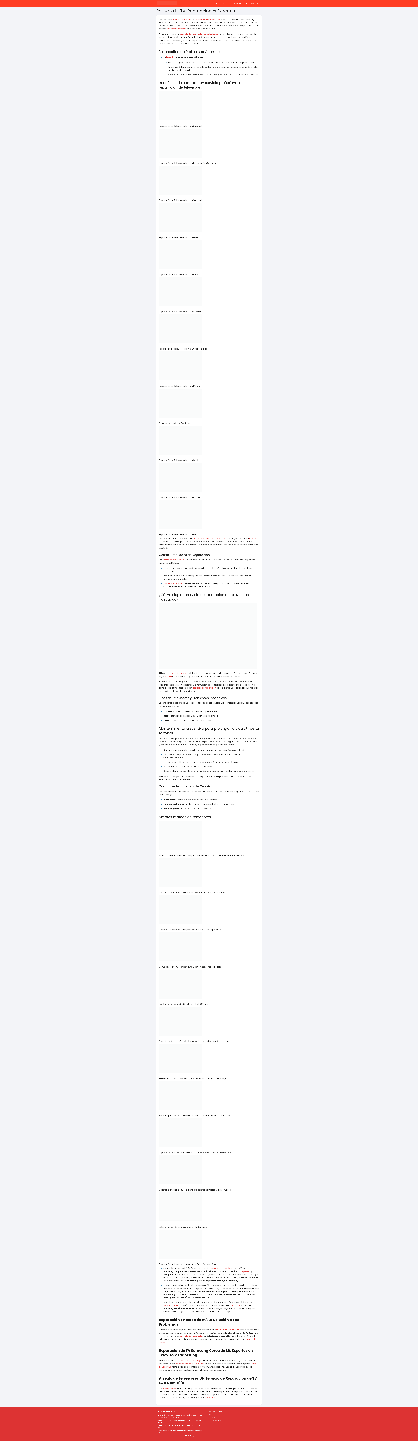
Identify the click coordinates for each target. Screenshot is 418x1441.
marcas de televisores (223, 1098)
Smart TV (235, 1135)
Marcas (226, 13)
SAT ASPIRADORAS (215, 1241)
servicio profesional (181, 39)
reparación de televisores (207, 39)
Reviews (237, 13)
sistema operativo (172, 1135)
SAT (245, 13)
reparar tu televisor (176, 48)
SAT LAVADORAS (215, 1250)
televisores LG (169, 1218)
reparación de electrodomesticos (210, 368)
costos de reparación (173, 389)
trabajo (253, 368)
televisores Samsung (190, 1190)
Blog (217, 13)
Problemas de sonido (173, 413)
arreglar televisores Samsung (190, 1193)
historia (170, 76)
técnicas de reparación (204, 517)
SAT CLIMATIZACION (216, 1244)
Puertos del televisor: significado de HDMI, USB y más (177, 1266)
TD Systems (244, 1101)
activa (168, 506)
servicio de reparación (191, 1166)
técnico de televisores (227, 1159)
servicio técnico (179, 503)
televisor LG (210, 1227)
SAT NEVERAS (213, 1247)
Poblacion (254, 13)
